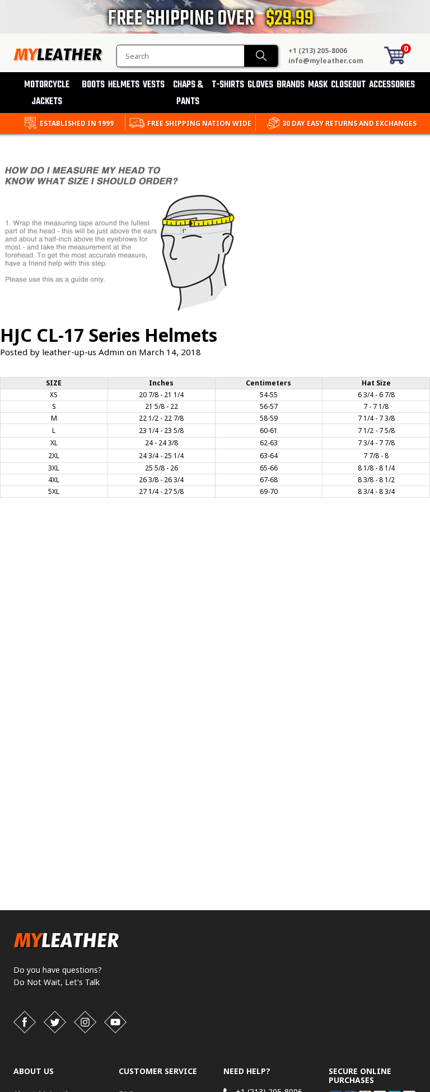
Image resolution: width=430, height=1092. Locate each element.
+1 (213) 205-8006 (317, 50)
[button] (429, 1089)
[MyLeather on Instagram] (85, 1022)
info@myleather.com (325, 60)
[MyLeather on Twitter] (55, 1022)
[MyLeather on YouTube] (115, 1022)
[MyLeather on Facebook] (24, 1022)
